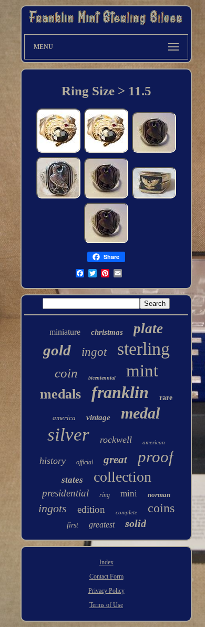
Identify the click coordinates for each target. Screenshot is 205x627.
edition (91, 509)
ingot (94, 352)
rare (165, 398)
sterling (143, 349)
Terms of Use (106, 605)
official (84, 462)
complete (126, 512)
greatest (102, 524)
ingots (52, 508)
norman (159, 495)
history (52, 460)
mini (128, 494)
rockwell (116, 439)
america (64, 418)
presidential (65, 493)
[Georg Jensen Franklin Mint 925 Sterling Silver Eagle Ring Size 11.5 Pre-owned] (58, 197)
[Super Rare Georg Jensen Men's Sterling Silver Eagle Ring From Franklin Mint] (154, 151)
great (115, 459)
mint (142, 370)
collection (122, 477)
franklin (120, 392)
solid (135, 523)
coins (161, 508)
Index (106, 562)
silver (68, 434)
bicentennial (102, 378)
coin (66, 373)
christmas (107, 332)
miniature (64, 331)
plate (148, 328)
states (72, 480)
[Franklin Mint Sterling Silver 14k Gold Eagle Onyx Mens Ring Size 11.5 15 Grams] (154, 197)
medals (60, 394)
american (153, 442)
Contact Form (106, 576)
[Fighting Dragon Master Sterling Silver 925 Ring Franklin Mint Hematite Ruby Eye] (58, 151)
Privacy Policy (106, 590)
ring (104, 495)
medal (140, 413)
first (72, 525)
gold (57, 350)
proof (155, 456)
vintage (98, 417)
